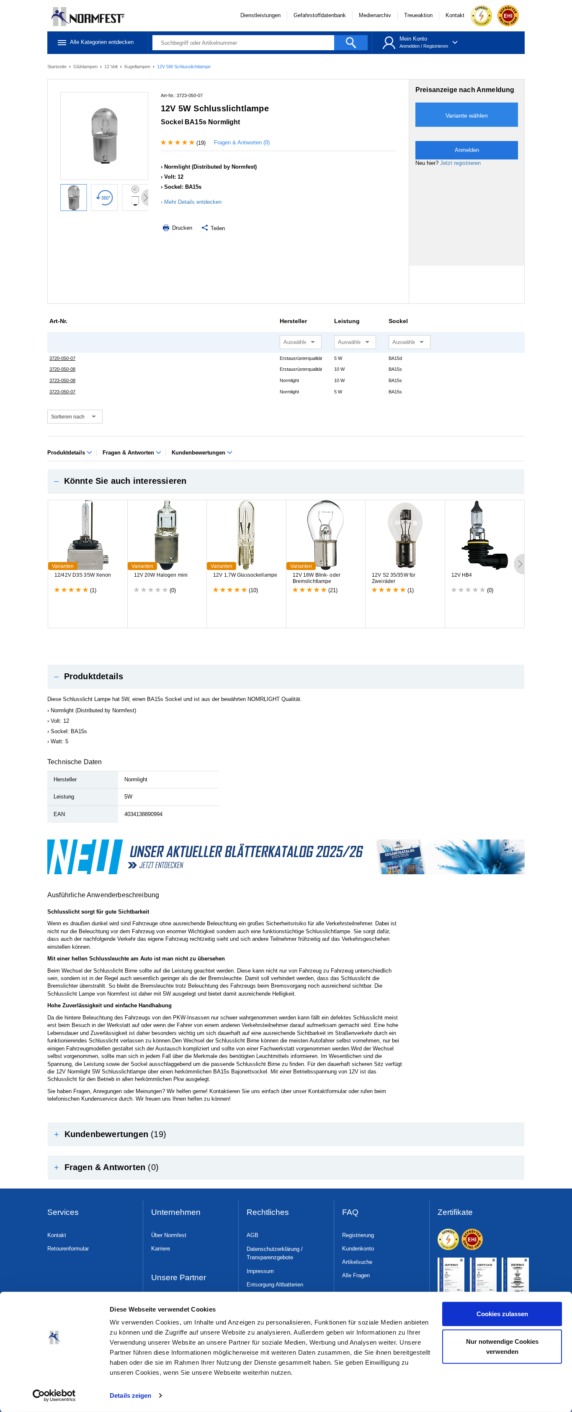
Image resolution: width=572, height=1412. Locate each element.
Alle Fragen (356, 1275)
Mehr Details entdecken (193, 202)
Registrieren (435, 46)
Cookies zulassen (502, 1313)
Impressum (260, 1271)
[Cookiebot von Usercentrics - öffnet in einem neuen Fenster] (54, 1395)
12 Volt (111, 66)
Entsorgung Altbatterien (275, 1284)
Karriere (160, 1248)
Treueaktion (418, 15)
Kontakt (455, 15)
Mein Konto (413, 39)
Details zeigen (130, 1395)
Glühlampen (86, 66)
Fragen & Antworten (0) (242, 142)
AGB (252, 1235)
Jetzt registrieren (460, 163)
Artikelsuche (357, 1262)
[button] (286, 481)
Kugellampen (138, 66)
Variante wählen (467, 115)
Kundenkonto (358, 1248)
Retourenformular (68, 1248)
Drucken (181, 228)
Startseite (57, 66)
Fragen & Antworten (129, 452)
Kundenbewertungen (199, 452)
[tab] (286, 481)
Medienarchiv (375, 15)
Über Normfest (168, 1235)
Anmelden (409, 46)
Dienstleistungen (260, 15)
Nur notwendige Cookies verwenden (502, 1346)
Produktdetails (67, 452)
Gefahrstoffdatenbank (320, 15)
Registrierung (358, 1235)
